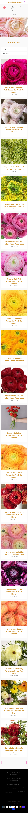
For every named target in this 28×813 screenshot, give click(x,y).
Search (9, 772)
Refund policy (14, 774)
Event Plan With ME (14, 2)
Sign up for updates (14, 784)
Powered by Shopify (14, 803)
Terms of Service (16, 772)
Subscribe (20, 791)
